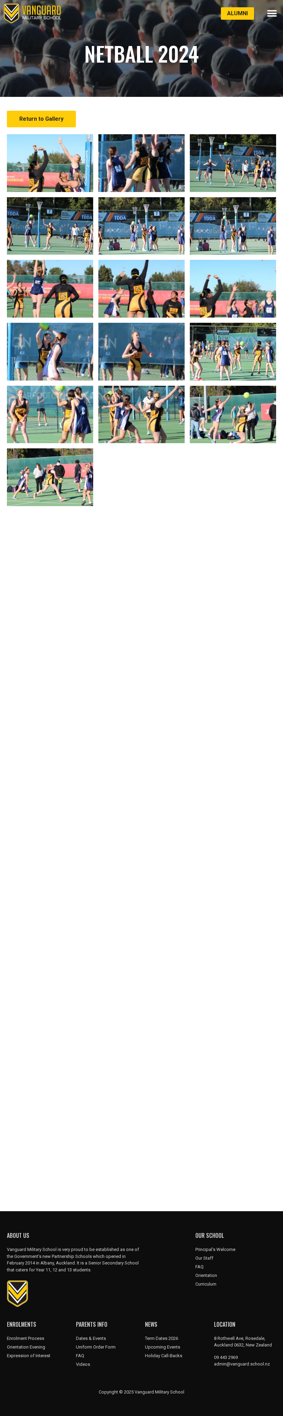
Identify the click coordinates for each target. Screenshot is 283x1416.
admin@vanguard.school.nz (242, 1364)
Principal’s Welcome (215, 1249)
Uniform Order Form (96, 1347)
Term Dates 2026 (161, 1338)
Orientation (206, 1275)
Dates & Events (91, 1338)
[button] (272, 13)
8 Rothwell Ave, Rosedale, (239, 1338)
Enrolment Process (25, 1338)
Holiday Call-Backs (163, 1355)
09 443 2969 (226, 1357)
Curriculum (205, 1284)
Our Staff (204, 1258)
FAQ (199, 1266)
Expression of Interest (28, 1355)
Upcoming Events (162, 1347)
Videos (83, 1364)
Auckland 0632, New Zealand (243, 1345)
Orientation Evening (26, 1347)
